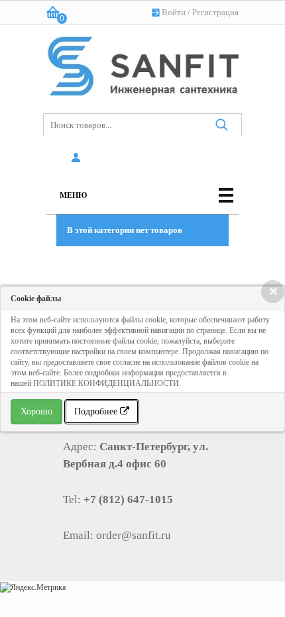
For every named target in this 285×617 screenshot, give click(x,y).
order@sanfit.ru (133, 535)
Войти (174, 12)
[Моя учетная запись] (77, 158)
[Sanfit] (142, 63)
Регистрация (215, 12)
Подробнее (97, 411)
